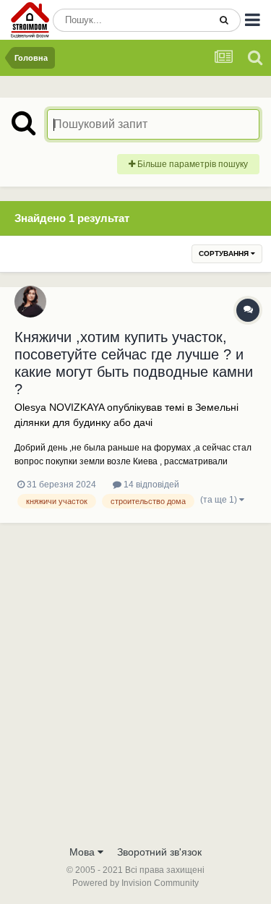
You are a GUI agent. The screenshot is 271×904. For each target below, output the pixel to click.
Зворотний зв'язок (159, 852)
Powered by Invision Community (135, 883)
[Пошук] (224, 20)
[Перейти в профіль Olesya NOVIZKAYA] (30, 301)
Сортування (225, 253)
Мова (83, 852)
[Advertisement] (135, 694)
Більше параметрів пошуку (191, 164)
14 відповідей (150, 484)
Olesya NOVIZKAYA (59, 407)
